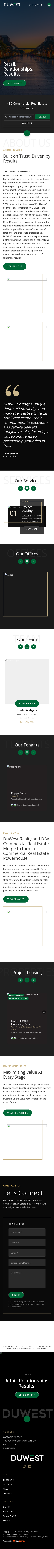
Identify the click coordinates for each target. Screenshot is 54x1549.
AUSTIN (6, 1520)
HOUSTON (8, 1511)
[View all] (27, 488)
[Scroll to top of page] (27, 1419)
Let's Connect (15, 83)
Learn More (14, 266)
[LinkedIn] (29, 1466)
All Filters (28, 123)
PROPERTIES (9, 1480)
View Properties (17, 1112)
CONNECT (7, 1493)
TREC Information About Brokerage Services (19, 1537)
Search (43, 117)
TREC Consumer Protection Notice (15, 1534)
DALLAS (6, 1507)
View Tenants (16, 899)
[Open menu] (49, 5)
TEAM (5, 1489)
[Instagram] (24, 1466)
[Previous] (20, 488)
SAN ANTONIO (10, 1516)
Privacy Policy (43, 1537)
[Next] (33, 488)
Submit (16, 1295)
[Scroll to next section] (27, 133)
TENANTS (7, 1484)
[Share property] (44, 1012)
